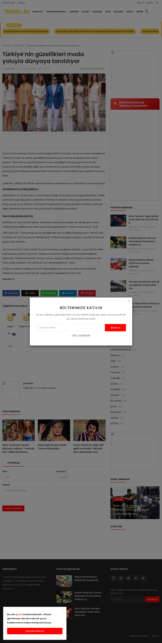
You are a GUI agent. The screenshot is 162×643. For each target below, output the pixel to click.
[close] (128, 301)
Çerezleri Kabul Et (34, 631)
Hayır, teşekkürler (81, 335)
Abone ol (115, 327)
